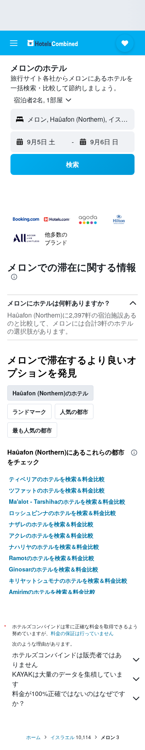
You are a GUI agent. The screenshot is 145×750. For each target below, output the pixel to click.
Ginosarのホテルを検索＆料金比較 (53, 569)
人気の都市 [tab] (74, 411)
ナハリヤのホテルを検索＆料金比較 (54, 546)
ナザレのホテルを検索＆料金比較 (51, 524)
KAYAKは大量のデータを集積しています (67, 678)
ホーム (33, 736)
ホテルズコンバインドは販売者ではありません (67, 659)
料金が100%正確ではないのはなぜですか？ (68, 698)
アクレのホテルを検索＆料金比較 (51, 535)
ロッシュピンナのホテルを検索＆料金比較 (62, 513)
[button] (14, 43)
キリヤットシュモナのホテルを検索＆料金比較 (68, 580)
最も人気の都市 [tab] (32, 430)
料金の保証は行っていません (82, 633)
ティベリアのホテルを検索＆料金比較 (57, 479)
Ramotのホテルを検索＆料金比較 (51, 558)
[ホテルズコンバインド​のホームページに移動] (52, 43)
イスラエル (62, 736)
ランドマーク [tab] (29, 411)
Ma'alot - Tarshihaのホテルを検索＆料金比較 (67, 501)
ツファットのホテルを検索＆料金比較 (57, 490)
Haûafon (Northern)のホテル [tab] (50, 393)
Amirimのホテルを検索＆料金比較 (52, 592)
